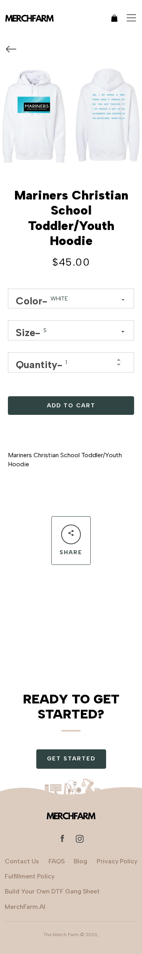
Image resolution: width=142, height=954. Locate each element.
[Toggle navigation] (131, 18)
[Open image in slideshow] (71, 113)
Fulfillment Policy (29, 876)
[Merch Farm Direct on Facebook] (62, 838)
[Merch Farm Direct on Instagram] (80, 838)
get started (71, 758)
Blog (80, 861)
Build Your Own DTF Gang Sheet (52, 891)
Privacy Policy (117, 861)
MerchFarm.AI (25, 906)
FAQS (57, 861)
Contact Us (22, 861)
